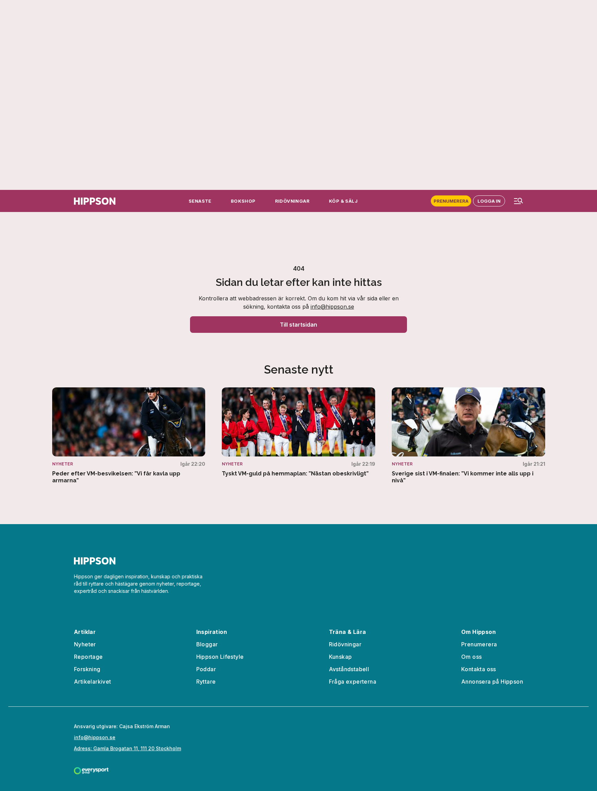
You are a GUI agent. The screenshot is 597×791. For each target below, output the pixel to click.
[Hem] (94, 201)
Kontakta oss (478, 669)
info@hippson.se (332, 306)
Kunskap (340, 656)
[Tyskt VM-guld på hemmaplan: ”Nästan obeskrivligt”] (298, 432)
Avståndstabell (349, 669)
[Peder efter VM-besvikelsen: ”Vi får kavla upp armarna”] (129, 436)
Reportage (88, 656)
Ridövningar (345, 644)
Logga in (489, 201)
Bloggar (207, 644)
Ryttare (206, 681)
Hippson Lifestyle (220, 656)
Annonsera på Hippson (492, 681)
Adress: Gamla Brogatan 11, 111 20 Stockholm (127, 748)
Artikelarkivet (92, 681)
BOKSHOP (243, 201)
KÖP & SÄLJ (343, 201)
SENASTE (200, 201)
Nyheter (85, 644)
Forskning (87, 669)
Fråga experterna (352, 681)
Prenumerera (451, 201)
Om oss (471, 656)
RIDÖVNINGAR (292, 201)
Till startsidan (298, 324)
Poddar (206, 669)
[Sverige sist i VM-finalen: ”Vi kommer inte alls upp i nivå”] (468, 436)
